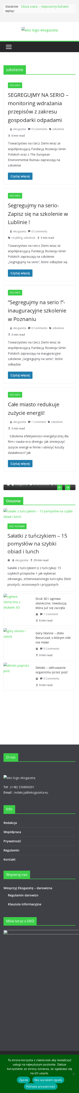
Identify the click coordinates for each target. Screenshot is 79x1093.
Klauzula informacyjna (24, 904)
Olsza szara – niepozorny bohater (45, 6)
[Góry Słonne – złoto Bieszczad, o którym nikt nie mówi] (18, 644)
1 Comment (38, 422)
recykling (16, 238)
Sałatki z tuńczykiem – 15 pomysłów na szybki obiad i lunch (37, 543)
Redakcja (10, 823)
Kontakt (10, 859)
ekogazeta (19, 129)
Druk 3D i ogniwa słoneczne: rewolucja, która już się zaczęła (51, 603)
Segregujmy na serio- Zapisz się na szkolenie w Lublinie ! (38, 214)
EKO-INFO (15, 85)
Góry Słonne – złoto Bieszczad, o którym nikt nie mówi (53, 637)
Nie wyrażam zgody (48, 1080)
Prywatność (12, 841)
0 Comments (39, 129)
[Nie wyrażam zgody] (73, 1074)
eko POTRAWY (17, 526)
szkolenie (58, 129)
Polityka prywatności (40, 1086)
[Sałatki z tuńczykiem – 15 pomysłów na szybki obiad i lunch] (39, 513)
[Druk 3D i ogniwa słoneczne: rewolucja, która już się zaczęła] (18, 610)
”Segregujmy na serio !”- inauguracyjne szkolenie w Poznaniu (37, 311)
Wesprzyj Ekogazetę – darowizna (29, 888)
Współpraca (12, 832)
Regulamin (11, 850)
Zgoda (23, 1080)
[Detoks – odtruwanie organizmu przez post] (18, 676)
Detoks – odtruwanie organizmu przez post (52, 670)
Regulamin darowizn (23, 895)
